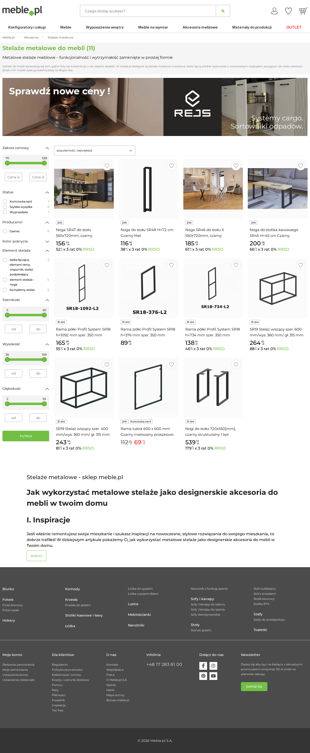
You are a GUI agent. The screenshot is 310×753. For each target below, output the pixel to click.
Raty (55, 690)
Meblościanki (139, 614)
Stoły (195, 625)
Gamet (29, 231)
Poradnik (58, 700)
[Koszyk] (303, 11)
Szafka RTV (262, 604)
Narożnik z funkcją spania (209, 588)
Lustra (133, 604)
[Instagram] (213, 666)
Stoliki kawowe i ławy (84, 615)
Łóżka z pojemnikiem (143, 593)
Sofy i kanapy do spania (208, 609)
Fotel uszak (10, 610)
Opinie (111, 685)
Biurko (8, 589)
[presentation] (10, 107)
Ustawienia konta (15, 675)
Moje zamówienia (15, 669)
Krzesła (71, 599)
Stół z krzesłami (265, 593)
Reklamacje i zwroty (66, 675)
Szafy (258, 614)
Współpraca (115, 669)
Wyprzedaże (29, 212)
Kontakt (112, 664)
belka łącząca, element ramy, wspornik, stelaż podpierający (29, 267)
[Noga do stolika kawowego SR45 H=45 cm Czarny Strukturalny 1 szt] (278, 189)
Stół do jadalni (201, 630)
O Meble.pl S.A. (117, 680)
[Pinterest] (203, 676)
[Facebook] (203, 666)
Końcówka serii (29, 201)
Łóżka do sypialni (140, 588)
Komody (72, 589)
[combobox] (94, 150)
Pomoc (57, 685)
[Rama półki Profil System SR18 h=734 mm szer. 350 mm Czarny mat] (213, 288)
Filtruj (26, 436)
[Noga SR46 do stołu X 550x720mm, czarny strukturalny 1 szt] (213, 189)
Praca (110, 675)
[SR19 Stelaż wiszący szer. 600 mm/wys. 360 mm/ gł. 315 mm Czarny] (278, 288)
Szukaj (223, 11)
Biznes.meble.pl (117, 700)
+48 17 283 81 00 (164, 664)
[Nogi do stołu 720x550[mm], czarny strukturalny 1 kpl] (213, 387)
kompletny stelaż (29, 290)
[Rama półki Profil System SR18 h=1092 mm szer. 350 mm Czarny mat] (84, 288)
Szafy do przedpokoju (269, 619)
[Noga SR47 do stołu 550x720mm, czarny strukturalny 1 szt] (84, 189)
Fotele (8, 599)
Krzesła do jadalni (77, 605)
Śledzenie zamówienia (18, 664)
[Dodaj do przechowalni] (106, 165)
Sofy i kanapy (202, 599)
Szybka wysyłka (29, 207)
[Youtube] (213, 676)
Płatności (58, 695)
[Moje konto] (274, 11)
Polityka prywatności (67, 669)
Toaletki (260, 630)
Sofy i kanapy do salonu (208, 604)
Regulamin (60, 664)
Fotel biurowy (12, 605)
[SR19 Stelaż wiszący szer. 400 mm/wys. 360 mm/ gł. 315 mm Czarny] (84, 387)
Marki (110, 690)
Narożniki (136, 625)
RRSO (88, 249)
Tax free (57, 710)
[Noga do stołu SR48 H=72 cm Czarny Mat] (148, 189)
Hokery (8, 620)
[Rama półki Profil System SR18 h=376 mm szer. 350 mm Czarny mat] (148, 288)
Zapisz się (254, 686)
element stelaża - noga (29, 282)
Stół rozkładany (265, 588)
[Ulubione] (288, 11)
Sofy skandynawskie (205, 614)
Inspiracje (59, 705)
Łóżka (70, 626)
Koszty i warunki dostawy (70, 680)
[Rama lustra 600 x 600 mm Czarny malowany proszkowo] (148, 387)
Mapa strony (115, 695)
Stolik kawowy (264, 599)
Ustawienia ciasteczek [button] (18, 680)
